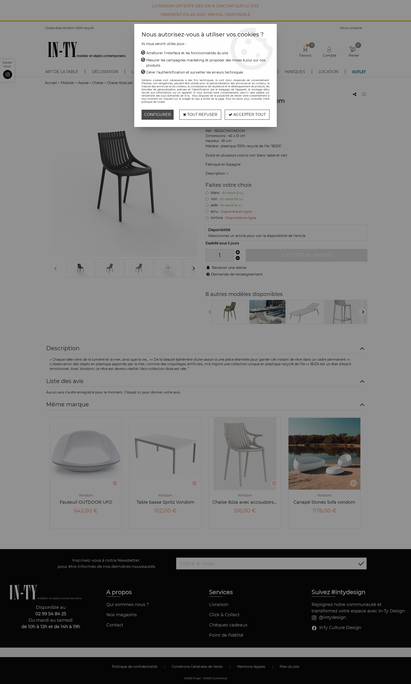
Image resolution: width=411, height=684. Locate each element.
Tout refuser (201, 114)
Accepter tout (249, 114)
